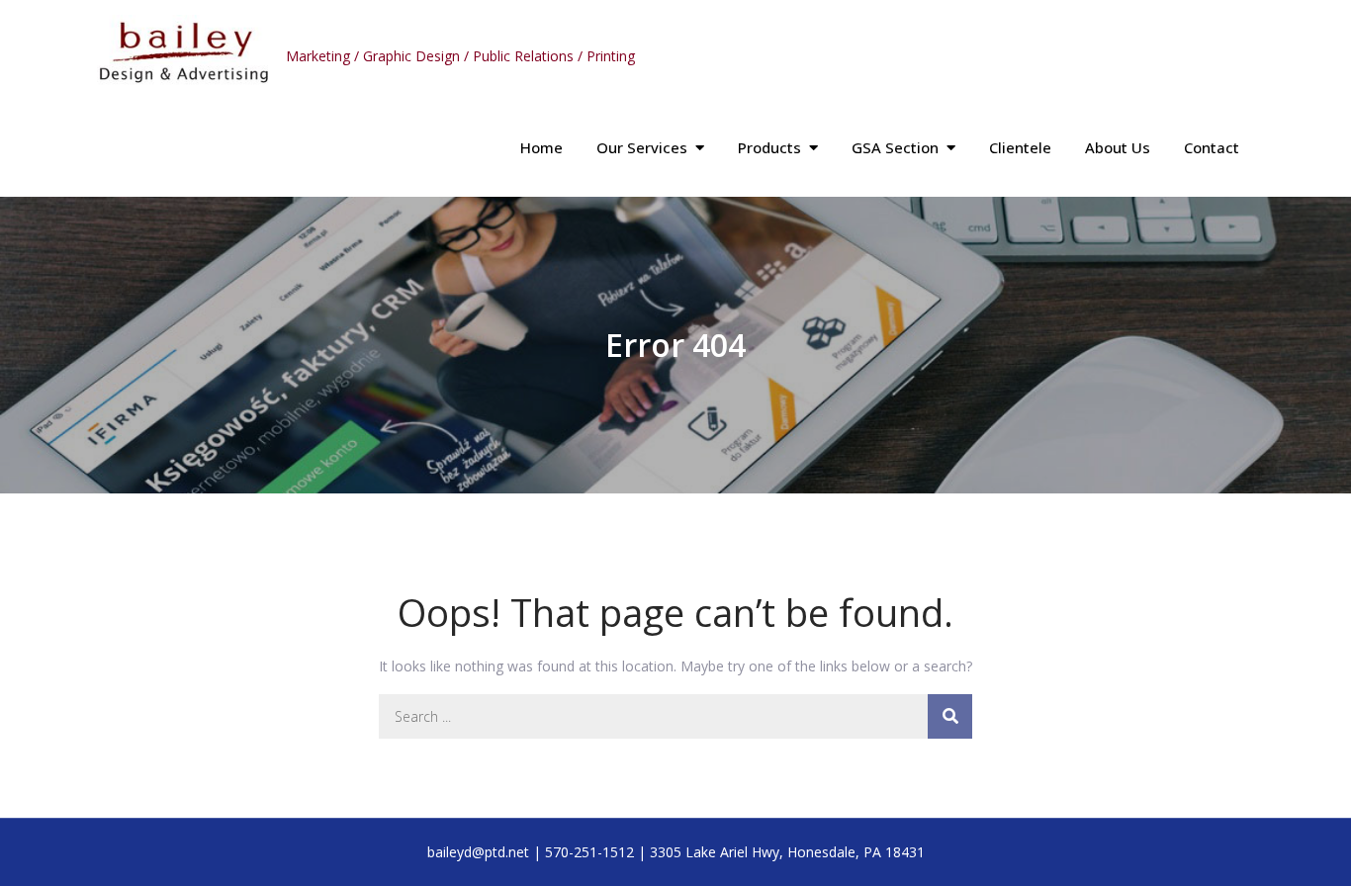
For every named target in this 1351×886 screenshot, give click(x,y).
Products (769, 147)
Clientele (1020, 147)
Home (541, 147)
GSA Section (895, 147)
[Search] (950, 716)
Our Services (641, 147)
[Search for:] (675, 716)
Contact (1211, 147)
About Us (1117, 147)
